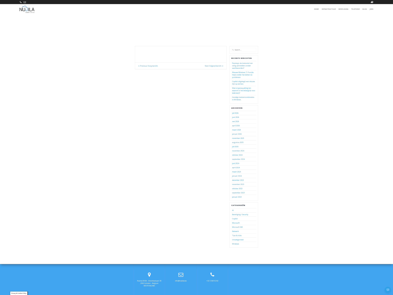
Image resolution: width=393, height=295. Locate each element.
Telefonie (355, 9)
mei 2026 (235, 121)
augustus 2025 (237, 142)
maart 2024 (236, 172)
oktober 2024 (237, 155)
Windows (235, 244)
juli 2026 (235, 113)
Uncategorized (237, 240)
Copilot (235, 219)
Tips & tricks (237, 235)
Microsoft (236, 223)
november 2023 (238, 184)
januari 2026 (237, 134)
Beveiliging (343, 9)
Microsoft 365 (237, 227)
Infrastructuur (329, 9)
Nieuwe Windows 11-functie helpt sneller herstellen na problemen (243, 74)
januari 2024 (237, 176)
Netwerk (235, 231)
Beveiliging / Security (240, 214)
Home (316, 9)
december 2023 (238, 180)
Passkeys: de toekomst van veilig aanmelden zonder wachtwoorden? (242, 65)
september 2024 (238, 159)
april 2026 (236, 125)
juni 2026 (235, 117)
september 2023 (238, 193)
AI (233, 210)
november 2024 (238, 151)
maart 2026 (236, 130)
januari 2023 (237, 197)
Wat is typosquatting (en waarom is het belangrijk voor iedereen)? (243, 90)
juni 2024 (235, 163)
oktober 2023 (237, 188)
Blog (365, 9)
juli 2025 (235, 146)
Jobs (371, 9)
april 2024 (236, 167)
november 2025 (238, 138)
